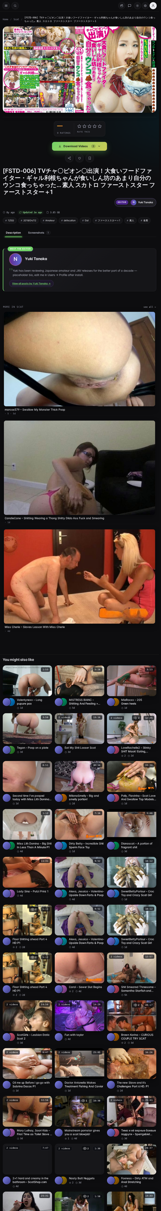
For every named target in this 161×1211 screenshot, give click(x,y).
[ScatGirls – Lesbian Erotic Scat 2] (27, 1022)
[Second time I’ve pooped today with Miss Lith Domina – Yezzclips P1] (27, 783)
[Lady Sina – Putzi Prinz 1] (27, 877)
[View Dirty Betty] (63, 846)
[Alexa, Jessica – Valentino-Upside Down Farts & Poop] (79, 879)
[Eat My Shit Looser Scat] (79, 733)
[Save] (89, 158)
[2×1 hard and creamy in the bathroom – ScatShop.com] (27, 1166)
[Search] (15, 5)
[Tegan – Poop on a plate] (27, 733)
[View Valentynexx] (11, 702)
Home (5, 19)
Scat (16, 19)
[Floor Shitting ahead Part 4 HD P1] (27, 927)
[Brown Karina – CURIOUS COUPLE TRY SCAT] (131, 1022)
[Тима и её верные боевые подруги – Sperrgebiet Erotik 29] (131, 1118)
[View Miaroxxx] (115, 702)
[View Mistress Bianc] (63, 702)
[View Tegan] (11, 750)
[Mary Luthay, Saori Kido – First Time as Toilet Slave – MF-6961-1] (27, 1118)
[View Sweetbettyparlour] (115, 893)
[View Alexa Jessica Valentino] (63, 893)
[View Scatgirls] (11, 1037)
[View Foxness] (115, 1180)
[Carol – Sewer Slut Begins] (79, 972)
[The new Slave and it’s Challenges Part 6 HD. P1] (131, 1070)
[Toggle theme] (137, 5)
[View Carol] (63, 989)
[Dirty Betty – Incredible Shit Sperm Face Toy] (79, 831)
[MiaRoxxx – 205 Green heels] (131, 687)
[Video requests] (121, 5)
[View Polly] (115, 798)
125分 (11, 220)
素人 (131, 220)
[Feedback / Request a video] (129, 5)
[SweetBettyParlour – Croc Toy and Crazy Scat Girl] (131, 879)
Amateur (50, 220)
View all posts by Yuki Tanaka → (31, 283)
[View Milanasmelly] (63, 798)
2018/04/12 (29, 220)
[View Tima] (115, 1133)
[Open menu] (6, 5)
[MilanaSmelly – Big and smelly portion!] (79, 783)
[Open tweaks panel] (145, 5)
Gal (87, 220)
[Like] (79, 158)
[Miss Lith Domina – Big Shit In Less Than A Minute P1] (27, 831)
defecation (70, 220)
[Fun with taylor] (79, 1020)
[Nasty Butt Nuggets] (79, 1164)
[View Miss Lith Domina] (11, 846)
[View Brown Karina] (115, 1037)
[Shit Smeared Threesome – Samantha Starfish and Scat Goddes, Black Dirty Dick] (131, 974)
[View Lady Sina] (11, 893)
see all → (150, 307)
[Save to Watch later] (47, 670)
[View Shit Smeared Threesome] (115, 989)
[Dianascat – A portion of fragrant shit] (131, 831)
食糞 (145, 220)
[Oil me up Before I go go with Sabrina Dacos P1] (27, 1070)
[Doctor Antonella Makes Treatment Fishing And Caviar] (79, 1070)
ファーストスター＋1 (109, 220)
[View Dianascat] (115, 846)
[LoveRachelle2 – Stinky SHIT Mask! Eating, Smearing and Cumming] (131, 735)
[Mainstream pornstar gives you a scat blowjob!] (79, 1118)
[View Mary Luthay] (11, 1133)
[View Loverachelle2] (115, 750)
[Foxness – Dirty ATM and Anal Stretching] (131, 1166)
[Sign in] (153, 5)
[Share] (69, 158)
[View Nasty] (63, 1180)
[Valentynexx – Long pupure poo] (27, 687)
